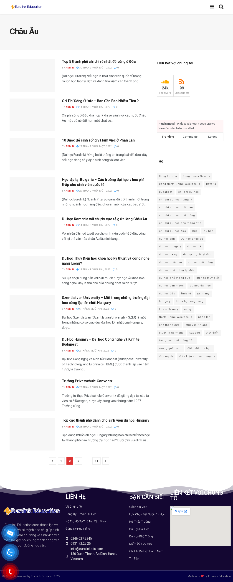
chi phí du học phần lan (176, 207)
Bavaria (211, 183)
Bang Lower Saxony (196, 176)
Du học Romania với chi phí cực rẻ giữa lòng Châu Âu (104, 219)
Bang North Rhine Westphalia (179, 183)
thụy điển (212, 332)
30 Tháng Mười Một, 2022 (95, 67)
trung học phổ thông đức (176, 340)
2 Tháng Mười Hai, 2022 (94, 350)
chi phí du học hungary (175, 199)
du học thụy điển (208, 277)
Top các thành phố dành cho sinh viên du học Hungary (105, 420)
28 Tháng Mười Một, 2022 (95, 387)
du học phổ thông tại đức (177, 270)
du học (208, 231)
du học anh (167, 238)
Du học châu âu (192, 238)
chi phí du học (188, 191)
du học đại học (200, 285)
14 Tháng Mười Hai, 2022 (94, 107)
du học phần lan (170, 262)
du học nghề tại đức (197, 254)
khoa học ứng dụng (190, 301)
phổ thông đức (169, 325)
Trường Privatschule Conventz (87, 381)
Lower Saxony (168, 309)
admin (70, 67)
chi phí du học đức (172, 231)
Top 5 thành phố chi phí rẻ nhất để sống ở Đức (99, 61)
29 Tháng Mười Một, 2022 (95, 146)
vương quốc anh (170, 348)
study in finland (197, 325)
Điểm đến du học (199, 348)
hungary (164, 301)
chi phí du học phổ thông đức (180, 223)
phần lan (204, 317)
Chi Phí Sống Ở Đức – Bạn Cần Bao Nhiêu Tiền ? (100, 101)
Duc (195, 231)
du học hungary (170, 246)
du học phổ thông (200, 262)
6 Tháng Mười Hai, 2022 (94, 308)
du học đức (167, 293)
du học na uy (168, 254)
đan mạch (166, 356)
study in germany (171, 332)
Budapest (165, 191)
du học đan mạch (171, 285)
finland (186, 293)
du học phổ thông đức (174, 277)
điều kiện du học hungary (197, 356)
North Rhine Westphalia (175, 317)
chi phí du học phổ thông (177, 215)
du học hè (194, 246)
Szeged (194, 332)
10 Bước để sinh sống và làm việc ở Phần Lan (98, 140)
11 (96, 461)
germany (203, 293)
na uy (188, 309)
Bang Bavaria (168, 176)
